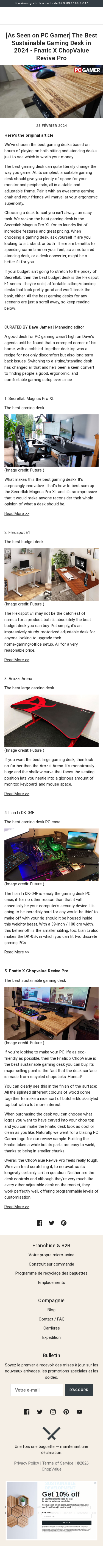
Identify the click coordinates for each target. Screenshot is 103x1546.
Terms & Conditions (67, 1531)
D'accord (78, 1390)
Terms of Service (57, 1463)
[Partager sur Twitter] (52, 1222)
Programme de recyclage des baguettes (51, 1273)
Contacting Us (62, 1530)
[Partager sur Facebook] (40, 1222)
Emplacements (51, 1282)
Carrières (51, 1328)
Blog (51, 1309)
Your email (46, 1512)
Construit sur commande (51, 1264)
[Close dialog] (95, 1483)
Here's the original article (29, 135)
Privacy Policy (26, 1463)
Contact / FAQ (52, 1319)
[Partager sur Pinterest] (64, 1222)
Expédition (51, 1337)
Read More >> (16, 513)
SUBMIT (67, 1523)
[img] (27, 1411)
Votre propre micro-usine (51, 1254)
